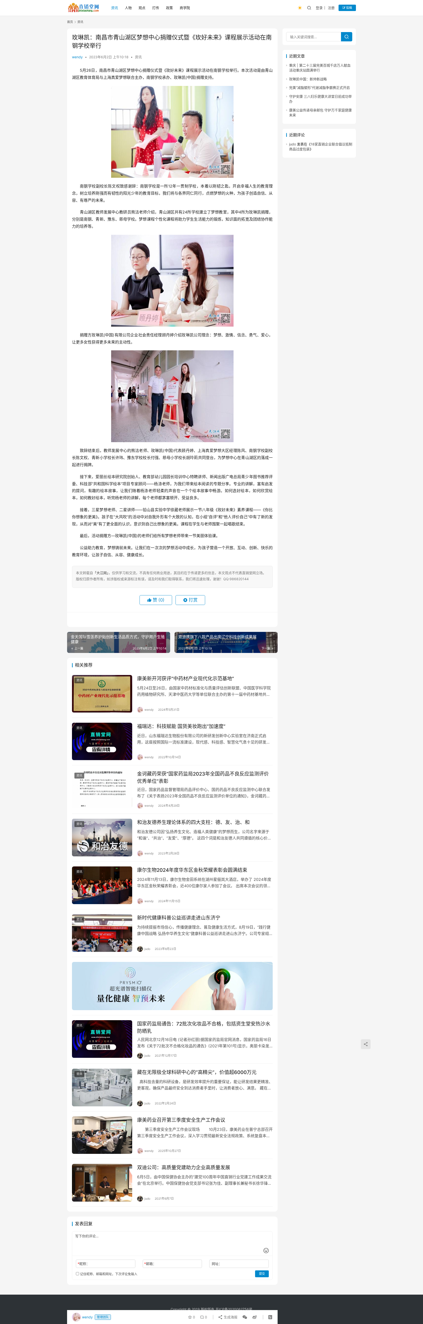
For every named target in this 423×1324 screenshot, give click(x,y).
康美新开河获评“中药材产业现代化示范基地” (185, 679)
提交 (262, 1274)
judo (292, 144)
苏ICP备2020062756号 (233, 1309)
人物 (128, 8)
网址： (217, 1264)
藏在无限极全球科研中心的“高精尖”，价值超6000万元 (197, 1072)
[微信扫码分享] (244, 1317)
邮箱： (150, 1264)
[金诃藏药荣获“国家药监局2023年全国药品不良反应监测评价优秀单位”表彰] (102, 789)
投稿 (348, 8)
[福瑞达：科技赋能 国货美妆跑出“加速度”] (102, 741)
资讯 (114, 8)
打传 (155, 8)
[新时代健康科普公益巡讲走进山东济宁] (102, 933)
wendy (77, 57)
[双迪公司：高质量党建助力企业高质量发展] (102, 1183)
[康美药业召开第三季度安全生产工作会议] (102, 1135)
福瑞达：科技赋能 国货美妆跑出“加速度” (181, 726)
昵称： (84, 1264)
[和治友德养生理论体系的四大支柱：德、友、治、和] (102, 837)
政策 (169, 8)
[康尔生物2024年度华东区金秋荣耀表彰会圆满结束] (102, 885)
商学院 (185, 8)
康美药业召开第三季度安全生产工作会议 (181, 1120)
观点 (142, 8)
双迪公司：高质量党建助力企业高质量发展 (183, 1167)
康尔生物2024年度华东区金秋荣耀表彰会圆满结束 (192, 870)
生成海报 (230, 1317)
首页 (70, 22)
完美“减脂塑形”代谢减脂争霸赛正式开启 (319, 88)
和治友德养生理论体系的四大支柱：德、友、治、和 (193, 822)
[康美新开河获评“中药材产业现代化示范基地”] (102, 694)
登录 (319, 8)
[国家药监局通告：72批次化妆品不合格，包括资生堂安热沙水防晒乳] (102, 1039)
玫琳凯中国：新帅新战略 (308, 79)
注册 (331, 8)
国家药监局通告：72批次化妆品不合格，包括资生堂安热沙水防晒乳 (203, 1027)
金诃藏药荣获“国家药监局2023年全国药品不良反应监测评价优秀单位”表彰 (203, 777)
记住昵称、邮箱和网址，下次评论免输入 (108, 1274)
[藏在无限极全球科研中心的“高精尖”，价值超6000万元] (102, 1087)
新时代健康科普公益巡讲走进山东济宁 (178, 918)
